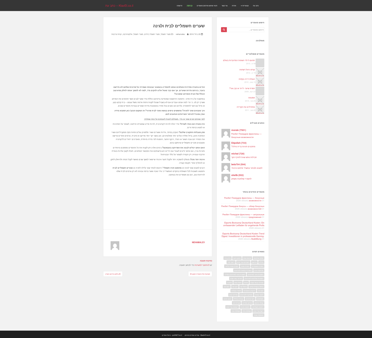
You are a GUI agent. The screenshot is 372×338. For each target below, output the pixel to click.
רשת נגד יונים (258, 311)
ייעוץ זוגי (227, 286)
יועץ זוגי (235, 286)
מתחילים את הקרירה (246, 106)
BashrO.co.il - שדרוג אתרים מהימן (197, 335)
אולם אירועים (258, 258)
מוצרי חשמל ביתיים (152, 34)
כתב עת (256, 5)
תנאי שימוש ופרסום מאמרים (207, 5)
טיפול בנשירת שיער (256, 286)
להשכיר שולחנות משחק (241, 178)
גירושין (254, 262)
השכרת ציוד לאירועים (255, 274)
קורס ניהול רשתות (247, 69)
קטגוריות (245, 5)
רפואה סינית (245, 307)
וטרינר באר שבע (236, 278)
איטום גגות (247, 258)
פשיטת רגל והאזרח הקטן (201, 274)
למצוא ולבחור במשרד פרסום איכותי (246, 167)
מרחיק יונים (233, 294)
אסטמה (251, 97)
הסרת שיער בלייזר (231, 266)
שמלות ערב (236, 311)
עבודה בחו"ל (238, 298)
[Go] (224, 29)
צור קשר (225, 5)
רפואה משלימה (257, 307)
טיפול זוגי (243, 286)
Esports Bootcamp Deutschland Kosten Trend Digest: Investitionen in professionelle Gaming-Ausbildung (243, 236)
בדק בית (228, 258)
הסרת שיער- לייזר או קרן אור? (242, 88)
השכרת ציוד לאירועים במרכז (235, 274)
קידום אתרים (247, 303)
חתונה (229, 282)
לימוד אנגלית (236, 290)
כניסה (189, 5)
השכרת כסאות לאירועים (243, 270)
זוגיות (246, 282)
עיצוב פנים (227, 298)
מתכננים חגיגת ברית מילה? (243, 146)
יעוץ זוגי (260, 290)
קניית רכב (236, 303)
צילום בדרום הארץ (112, 274)
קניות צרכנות (116, 34)
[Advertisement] (157, 62)
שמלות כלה (247, 311)
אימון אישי (237, 258)
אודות (234, 5)
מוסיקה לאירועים (246, 294)
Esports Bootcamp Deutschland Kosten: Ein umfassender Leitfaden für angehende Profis (243, 224)
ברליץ (261, 262)
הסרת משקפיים (257, 266)
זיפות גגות (238, 282)
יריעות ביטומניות (249, 290)
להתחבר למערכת (202, 264)
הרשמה (179, 5)
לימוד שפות (259, 294)
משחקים (260, 298)
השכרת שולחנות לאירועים (254, 278)
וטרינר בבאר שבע (257, 282)
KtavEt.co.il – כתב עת (119, 5)
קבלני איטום (258, 303)
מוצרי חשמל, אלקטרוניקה (133, 34)
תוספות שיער (258, 315)
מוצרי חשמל (166, 34)
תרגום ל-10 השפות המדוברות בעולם (239, 60)
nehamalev (180, 34)
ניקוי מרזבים (250, 298)
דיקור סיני (231, 262)
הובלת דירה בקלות (247, 78)
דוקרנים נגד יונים (243, 262)
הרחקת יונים (258, 270)
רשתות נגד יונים (232, 307)
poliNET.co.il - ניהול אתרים (172, 335)
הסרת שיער (245, 266)
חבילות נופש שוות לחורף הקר (244, 157)
